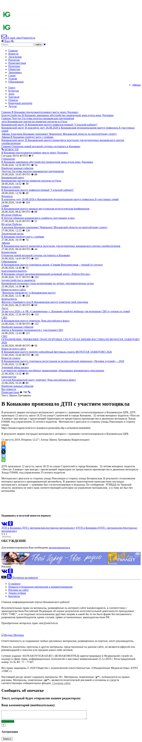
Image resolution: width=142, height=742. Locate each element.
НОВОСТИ (11, 149)
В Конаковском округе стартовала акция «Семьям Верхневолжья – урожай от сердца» (52, 264)
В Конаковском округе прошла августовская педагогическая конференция (45, 208)
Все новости (8, 389)
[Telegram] (3, 456)
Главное (13, 50)
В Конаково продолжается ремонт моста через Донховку (34, 152)
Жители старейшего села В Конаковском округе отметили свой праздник (44, 302)
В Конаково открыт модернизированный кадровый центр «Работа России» (45, 274)
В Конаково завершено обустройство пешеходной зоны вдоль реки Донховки (47, 161)
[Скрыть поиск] (44, 44)
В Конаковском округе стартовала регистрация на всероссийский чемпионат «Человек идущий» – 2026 (62, 361)
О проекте (14, 583)
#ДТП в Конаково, (86, 527)
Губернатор (8, 158)
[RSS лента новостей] (9, 577)
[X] (3, 452)
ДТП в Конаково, (11, 527)
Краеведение (9, 252)
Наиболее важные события (17, 168)
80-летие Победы (11, 214)
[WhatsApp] (3, 460)
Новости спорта (10, 186)
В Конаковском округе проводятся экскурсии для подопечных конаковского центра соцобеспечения (60, 246)
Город (11, 87)
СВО (4, 317)
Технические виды (12, 233)
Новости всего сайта (13, 289)
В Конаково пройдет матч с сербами (22, 236)
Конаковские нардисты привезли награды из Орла (31, 180)
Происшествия (17, 63)
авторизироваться (59, 547)
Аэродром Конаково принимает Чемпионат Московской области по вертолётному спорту (54, 227)
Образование (16, 81)
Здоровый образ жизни (15, 367)
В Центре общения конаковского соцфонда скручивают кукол (38, 217)
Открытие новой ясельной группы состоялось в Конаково (35, 255)
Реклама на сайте (18, 589)
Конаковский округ (12, 177)
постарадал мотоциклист (60, 527)
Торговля (13, 96)
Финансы (7, 196)
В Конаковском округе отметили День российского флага (35, 320)
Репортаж (14, 59)
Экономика (15, 72)
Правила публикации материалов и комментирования (40, 586)
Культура (13, 90)
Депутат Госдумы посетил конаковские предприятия (32, 171)
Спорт (12, 75)
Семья (5, 205)
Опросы (13, 100)
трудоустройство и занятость (18, 280)
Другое (12, 106)
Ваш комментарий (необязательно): (28, 705)
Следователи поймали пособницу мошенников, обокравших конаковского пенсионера (52, 370)
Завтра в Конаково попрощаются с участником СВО (32, 330)
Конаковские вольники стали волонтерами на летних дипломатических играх (47, 283)
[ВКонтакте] (3, 447)
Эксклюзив (15, 56)
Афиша (136, 84)
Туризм (12, 78)
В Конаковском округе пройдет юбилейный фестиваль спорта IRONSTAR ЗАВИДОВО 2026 (56, 351)
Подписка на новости (25, 577)
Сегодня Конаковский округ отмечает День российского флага (38, 379)
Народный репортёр (20, 103)
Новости (13, 53)
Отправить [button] (7, 721)
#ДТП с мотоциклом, (110, 527)
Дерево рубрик (17, 593)
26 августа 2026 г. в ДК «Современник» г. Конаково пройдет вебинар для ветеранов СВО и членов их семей (65, 311)
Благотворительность (14, 270)
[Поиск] (12, 41)
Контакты (14, 596)
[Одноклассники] (3, 443)
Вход (7, 41)
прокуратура (8, 376)
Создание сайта (61, 683)
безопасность (9, 298)
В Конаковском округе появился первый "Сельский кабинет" (37, 189)
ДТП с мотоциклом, (34, 527)
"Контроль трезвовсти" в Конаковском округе (28, 292)
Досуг (4, 308)
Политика (14, 66)
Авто (11, 93)
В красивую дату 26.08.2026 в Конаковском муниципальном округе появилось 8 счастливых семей (60, 199)
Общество (14, 69)
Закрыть (7, 739)
